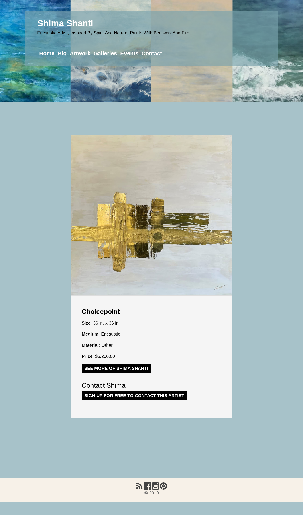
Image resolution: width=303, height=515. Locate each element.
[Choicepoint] (151, 215)
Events (129, 53)
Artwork (80, 53)
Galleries (105, 53)
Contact (152, 53)
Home (47, 53)
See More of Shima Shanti (116, 368)
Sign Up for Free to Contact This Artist (134, 395)
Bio (62, 53)
